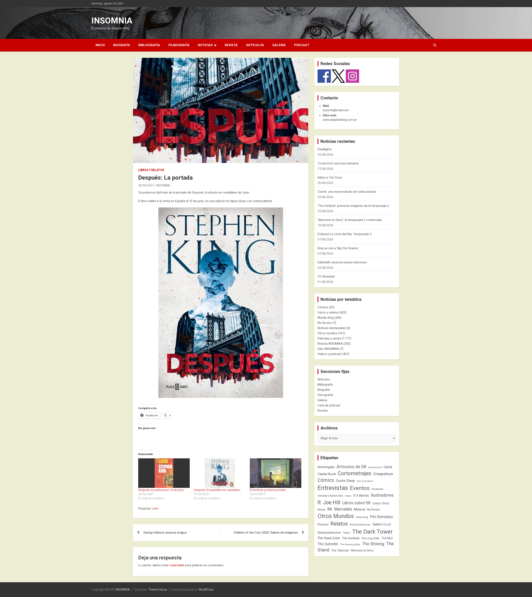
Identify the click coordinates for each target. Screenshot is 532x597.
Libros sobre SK (356, 503)
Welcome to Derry (362, 550)
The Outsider (328, 544)
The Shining (373, 543)
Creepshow (383, 473)
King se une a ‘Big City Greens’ (338, 248)
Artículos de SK (351, 466)
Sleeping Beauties (329, 532)
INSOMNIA (111, 21)
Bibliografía (149, 45)
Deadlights (325, 149)
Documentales (365, 481)
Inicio (100, 45)
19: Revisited (326, 276)
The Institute (351, 538)
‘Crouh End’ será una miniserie (338, 163)
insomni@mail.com (336, 110)
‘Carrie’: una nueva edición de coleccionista (347, 192)
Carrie (388, 467)
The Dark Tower (372, 531)
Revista (231, 45)
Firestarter (377, 489)
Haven (348, 496)
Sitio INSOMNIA (328, 349)
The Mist (387, 538)
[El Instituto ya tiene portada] (275, 473)
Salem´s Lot (381, 524)
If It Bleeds (361, 495)
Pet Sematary (381, 516)
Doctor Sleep (345, 481)
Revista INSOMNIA (330, 343)
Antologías (326, 467)
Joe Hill (331, 503)
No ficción (324, 323)
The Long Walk (370, 538)
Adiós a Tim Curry (330, 177)
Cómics (323, 307)
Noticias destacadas (332, 328)
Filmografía (179, 45)
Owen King (362, 517)
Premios (323, 524)
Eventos (359, 488)
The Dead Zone (329, 538)
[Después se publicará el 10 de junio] (164, 473)
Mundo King (326, 317)
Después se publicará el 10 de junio (161, 490)
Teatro (346, 532)
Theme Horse (157, 589)
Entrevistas (333, 487)
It (319, 502)
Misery (321, 509)
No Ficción (373, 509)
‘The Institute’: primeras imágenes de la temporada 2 (353, 206)
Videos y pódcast (329, 354)
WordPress (206, 589)
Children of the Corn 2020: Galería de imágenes (266, 532)
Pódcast (301, 45)
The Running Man (350, 544)
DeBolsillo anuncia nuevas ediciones (342, 262)
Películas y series (329, 338)
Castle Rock (327, 474)
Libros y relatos (151, 170)
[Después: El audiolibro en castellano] (219, 473)
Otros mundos (327, 333)
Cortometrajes (354, 473)
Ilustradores (382, 495)
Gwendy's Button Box (330, 495)
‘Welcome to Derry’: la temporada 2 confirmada (350, 220)
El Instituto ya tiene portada (268, 490)
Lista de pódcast (329, 405)
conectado (177, 565)
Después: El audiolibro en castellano (217, 490)
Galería (279, 45)
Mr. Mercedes (339, 509)
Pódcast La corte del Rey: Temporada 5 (344, 234)
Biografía (121, 45)
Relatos (339, 524)
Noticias (205, 45)
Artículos (255, 45)
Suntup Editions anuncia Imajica (165, 532)
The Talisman (340, 550)
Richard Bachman (360, 524)
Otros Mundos (336, 516)
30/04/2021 (146, 185)
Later (155, 508)
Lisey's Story (381, 503)
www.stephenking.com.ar (340, 120)
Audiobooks (375, 467)
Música (359, 509)
